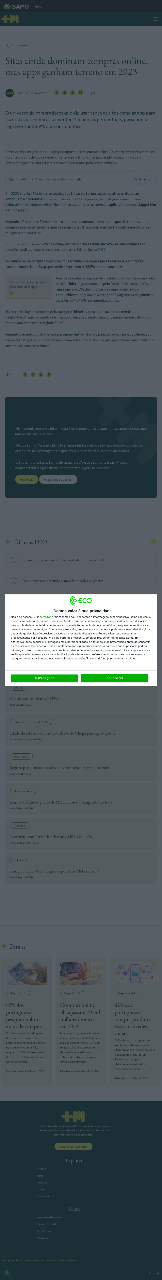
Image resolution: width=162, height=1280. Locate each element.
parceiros (45, 616)
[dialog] (81, 640)
